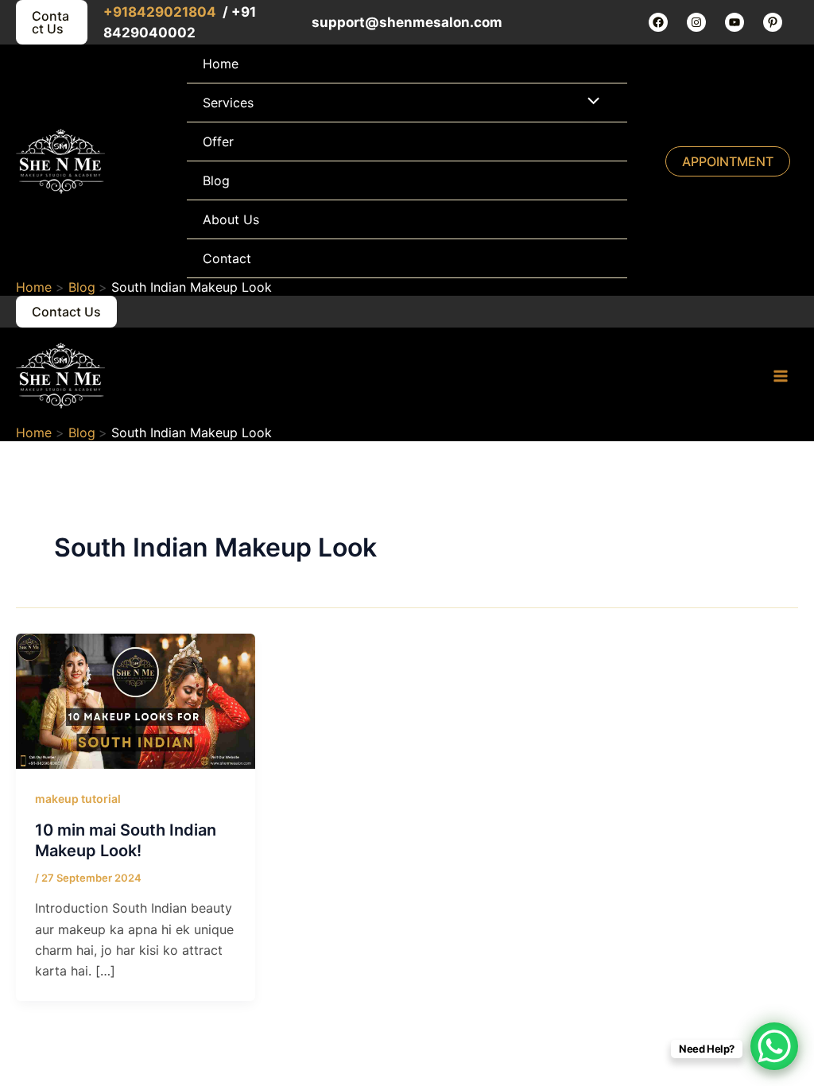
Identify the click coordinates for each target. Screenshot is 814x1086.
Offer (218, 141)
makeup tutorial (78, 798)
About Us (231, 219)
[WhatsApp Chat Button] (774, 1046)
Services (228, 103)
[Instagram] (696, 22)
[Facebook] (658, 22)
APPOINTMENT (727, 161)
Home (220, 64)
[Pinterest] (772, 22)
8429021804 (173, 12)
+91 (115, 12)
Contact (227, 258)
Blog (216, 180)
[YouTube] (734, 22)
